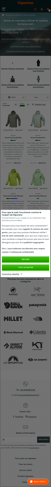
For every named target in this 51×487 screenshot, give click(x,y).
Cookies (5, 252)
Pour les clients (25, 464)
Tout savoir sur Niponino (25, 458)
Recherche (35, 9)
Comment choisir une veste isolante (25, 46)
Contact (25, 482)
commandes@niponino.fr (28, 395)
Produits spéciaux (25, 476)
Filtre (13, 97)
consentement (34, 448)
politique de (16, 252)
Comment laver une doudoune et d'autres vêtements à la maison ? (25, 40)
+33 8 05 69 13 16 (27, 390)
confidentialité (28, 252)
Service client (25, 470)
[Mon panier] (48, 9)
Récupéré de (15, 104)
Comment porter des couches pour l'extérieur (25, 51)
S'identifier (42, 9)
